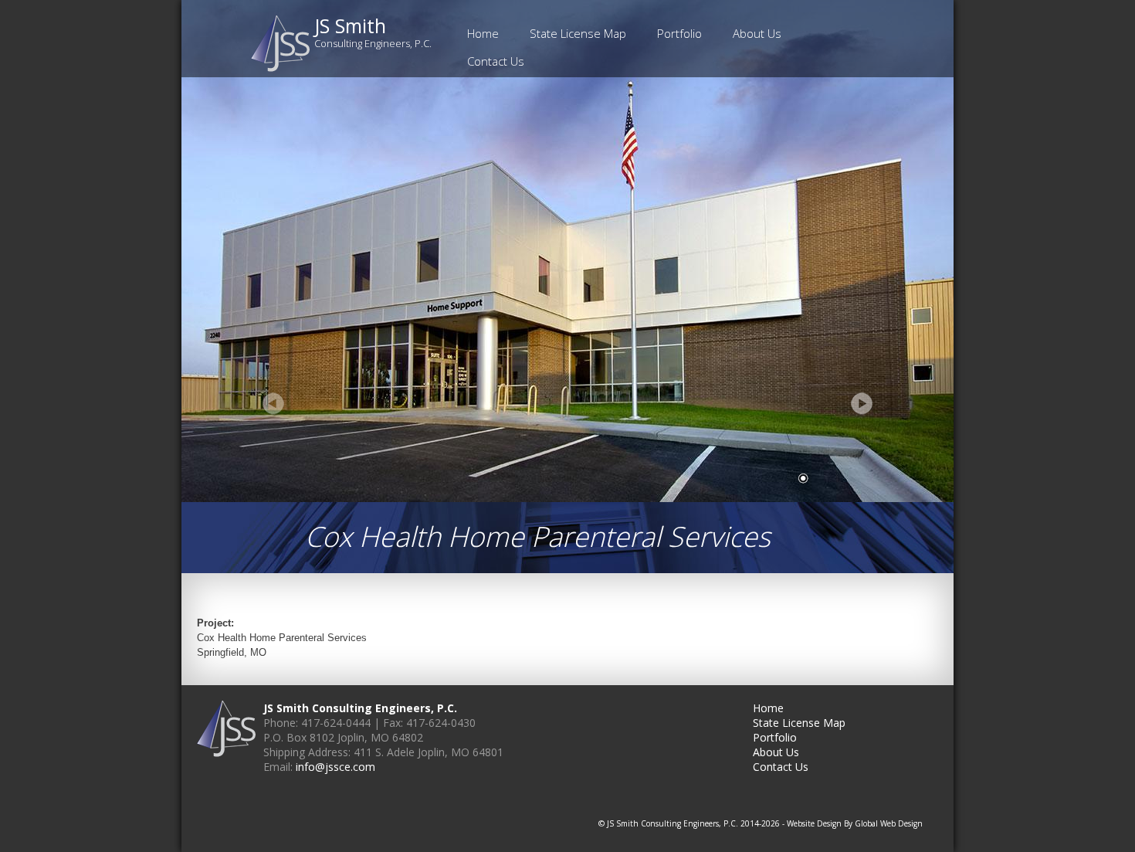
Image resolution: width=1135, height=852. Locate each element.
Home (483, 33)
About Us (757, 33)
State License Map (578, 33)
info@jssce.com (335, 766)
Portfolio (679, 33)
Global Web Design (889, 823)
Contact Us (495, 61)
